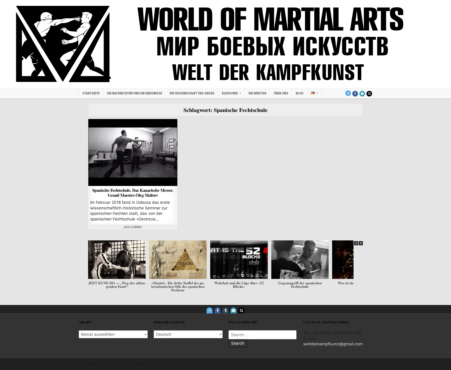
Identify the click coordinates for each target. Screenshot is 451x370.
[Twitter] (348, 93)
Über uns (281, 93)
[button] (361, 243)
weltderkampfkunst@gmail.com (333, 344)
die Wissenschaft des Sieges (192, 93)
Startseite (91, 93)
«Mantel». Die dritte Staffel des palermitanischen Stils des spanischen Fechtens (178, 286)
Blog (299, 93)
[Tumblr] (225, 310)
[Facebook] (355, 93)
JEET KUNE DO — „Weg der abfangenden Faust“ (117, 284)
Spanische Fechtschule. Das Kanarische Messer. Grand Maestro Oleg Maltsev (133, 192)
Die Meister (257, 93)
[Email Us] (362, 93)
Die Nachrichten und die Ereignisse (134, 93)
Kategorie (230, 93)
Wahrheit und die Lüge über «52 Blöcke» (239, 284)
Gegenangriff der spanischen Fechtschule (300, 284)
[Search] (369, 93)
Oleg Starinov (133, 227)
